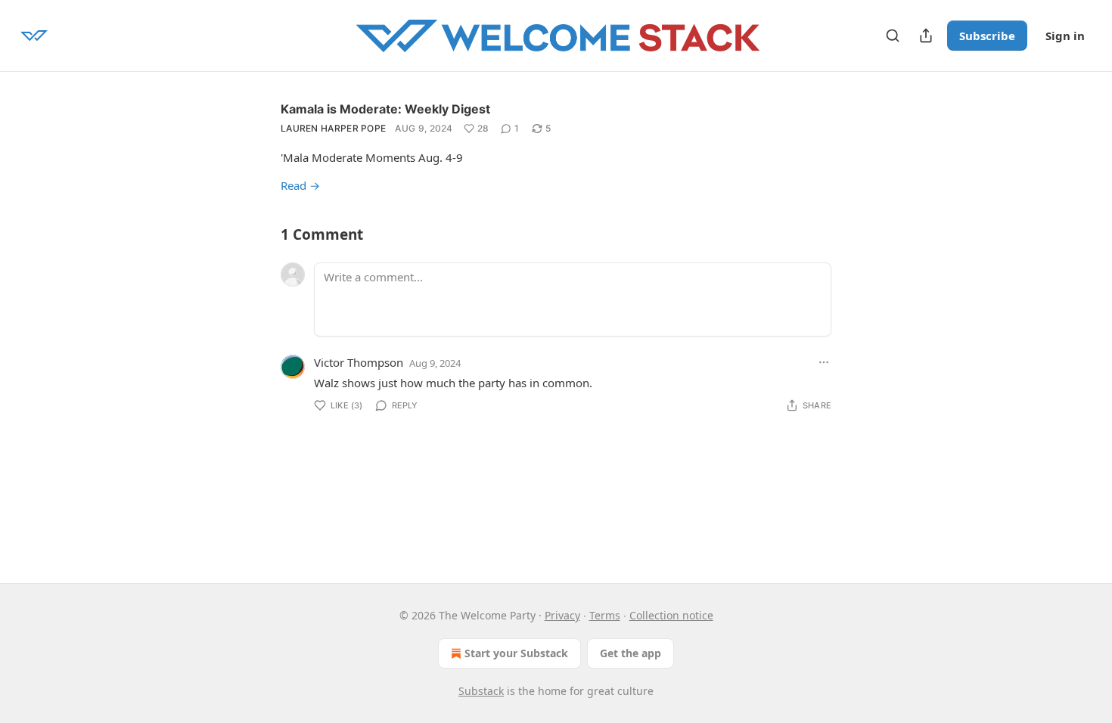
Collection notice (671, 615)
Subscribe (987, 35)
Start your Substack (516, 653)
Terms (604, 615)
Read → (300, 185)
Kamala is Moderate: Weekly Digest (385, 108)
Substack (481, 691)
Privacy (562, 615)
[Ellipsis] (824, 362)
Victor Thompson (358, 362)
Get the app (630, 653)
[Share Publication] (926, 35)
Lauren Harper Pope (333, 128)
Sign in (1065, 35)
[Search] (892, 35)
